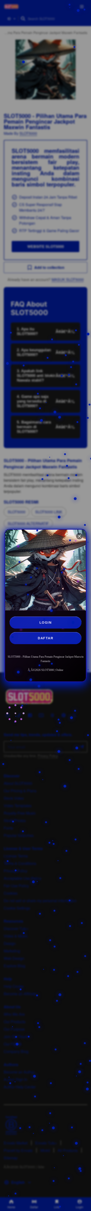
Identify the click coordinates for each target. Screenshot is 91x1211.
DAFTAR (45, 638)
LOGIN (45, 622)
